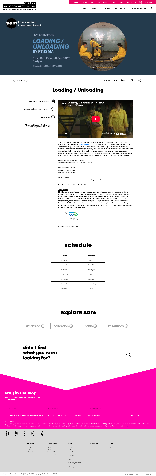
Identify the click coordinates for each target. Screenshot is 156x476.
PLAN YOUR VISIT (139, 8)
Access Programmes (53, 456)
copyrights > (139, 474)
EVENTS (95, 8)
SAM (52, 415)
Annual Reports (72, 452)
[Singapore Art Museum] (22, 6)
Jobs (90, 448)
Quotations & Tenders (74, 462)
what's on (33, 326)
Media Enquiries (73, 454)
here (128, 426)
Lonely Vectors (84, 144)
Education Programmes (54, 454)
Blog (121, 2)
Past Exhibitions (30, 454)
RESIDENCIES (121, 8)
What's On (29, 448)
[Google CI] (42, 433)
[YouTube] (33, 433)
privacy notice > (129, 474)
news (88, 326)
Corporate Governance (74, 464)
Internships (92, 450)
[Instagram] (16, 433)
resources (116, 326)
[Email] (139, 80)
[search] (128, 355)
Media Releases (88, 2)
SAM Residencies (94, 415)
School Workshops (52, 450)
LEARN (107, 8)
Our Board (71, 450)
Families (78, 415)
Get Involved (103, 2)
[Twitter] (123, 80)
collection (61, 326)
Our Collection (30, 452)
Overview (70, 448)
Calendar (28, 450)
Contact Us (131, 2)
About (76, 2)
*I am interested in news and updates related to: (26, 415)
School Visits (51, 448)
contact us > (149, 474)
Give (114, 2)
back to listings (22, 80)
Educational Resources (54, 452)
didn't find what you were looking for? (40, 352)
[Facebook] (131, 80)
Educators (64, 415)
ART (84, 8)
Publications (71, 460)
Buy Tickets (147, 2)
